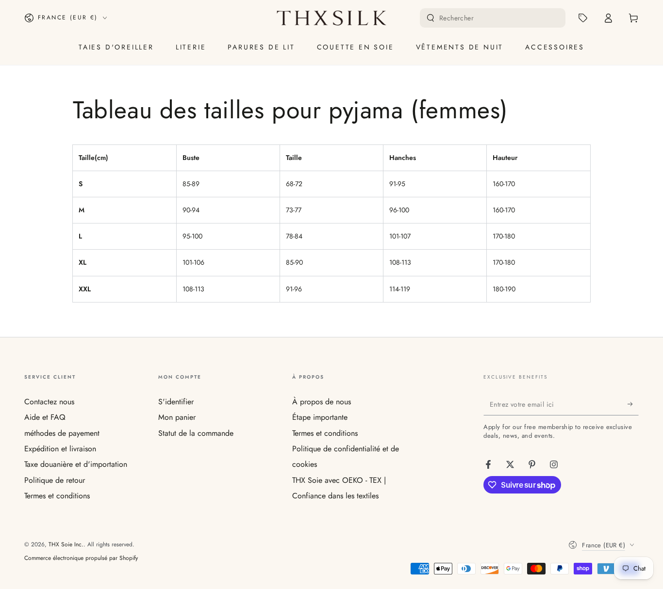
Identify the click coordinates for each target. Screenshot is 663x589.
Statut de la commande (195, 433)
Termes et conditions (57, 495)
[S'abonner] (633, 404)
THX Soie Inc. (66, 544)
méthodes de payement (61, 433)
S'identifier (176, 401)
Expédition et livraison (60, 448)
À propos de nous (321, 401)
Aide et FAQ (45, 417)
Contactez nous (49, 401)
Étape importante (320, 417)
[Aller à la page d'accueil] (332, 18)
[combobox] (493, 18)
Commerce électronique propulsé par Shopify (81, 558)
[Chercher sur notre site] (430, 18)
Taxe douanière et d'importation (75, 464)
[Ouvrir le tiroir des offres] (583, 18)
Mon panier (177, 417)
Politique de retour (54, 480)
